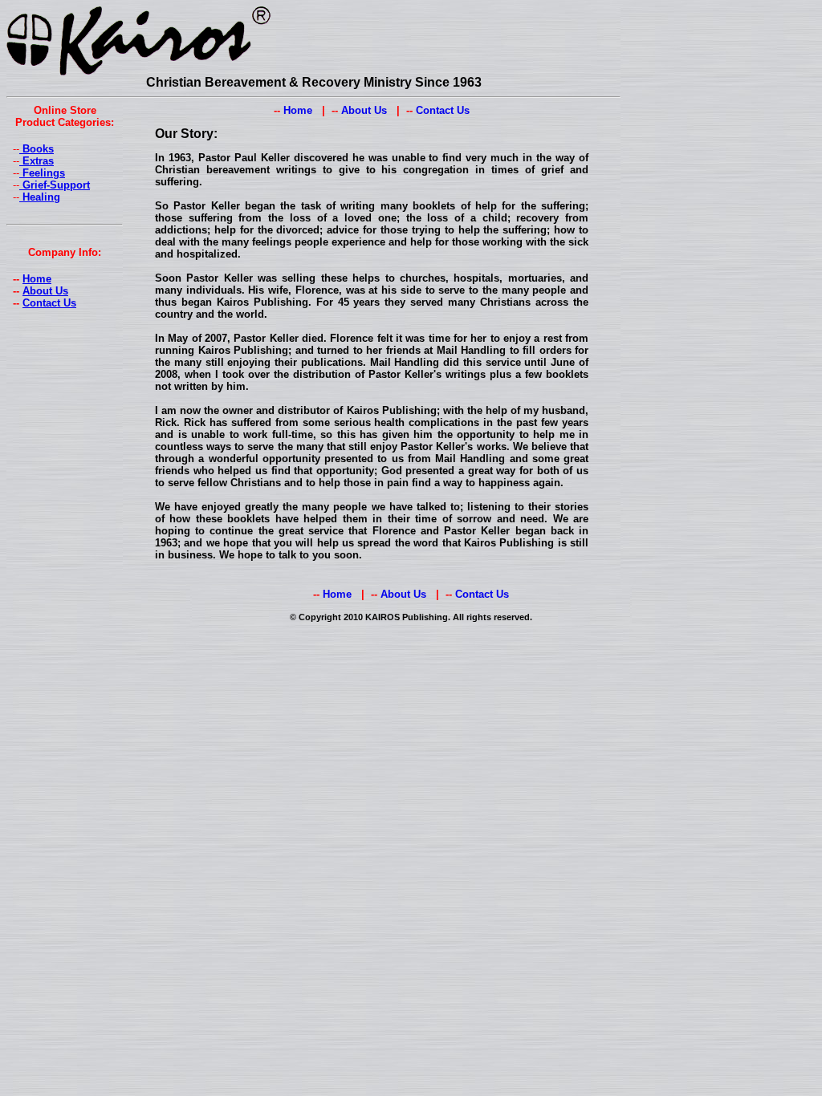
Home (36, 279)
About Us (45, 291)
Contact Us (49, 303)
